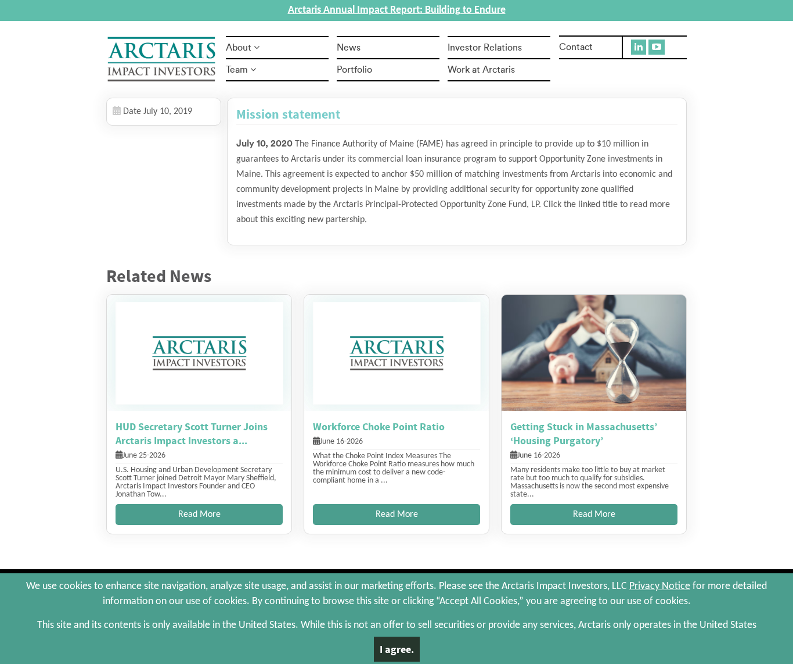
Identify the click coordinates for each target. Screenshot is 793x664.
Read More (199, 514)
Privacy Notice (659, 586)
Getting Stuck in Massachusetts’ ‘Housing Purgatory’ (583, 433)
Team (237, 69)
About (238, 47)
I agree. (397, 649)
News (349, 47)
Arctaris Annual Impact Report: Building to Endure (397, 10)
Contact (576, 47)
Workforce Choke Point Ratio (379, 426)
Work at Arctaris (481, 69)
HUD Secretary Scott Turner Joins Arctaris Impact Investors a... (192, 433)
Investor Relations (485, 47)
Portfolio (354, 69)
